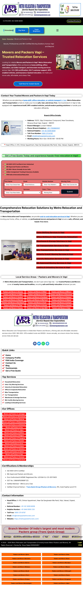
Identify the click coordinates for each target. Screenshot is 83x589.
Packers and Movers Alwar (61, 554)
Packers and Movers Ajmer (21, 554)
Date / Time (46, 189)
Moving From (65, 181)
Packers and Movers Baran (61, 558)
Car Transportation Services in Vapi (52, 246)
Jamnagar (7, 537)
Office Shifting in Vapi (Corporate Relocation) (57, 237)
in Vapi (44, 100)
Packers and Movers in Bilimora (61, 292)
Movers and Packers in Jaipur (14, 430)
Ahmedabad (9, 30)
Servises (26, 189)
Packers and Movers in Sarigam (61, 302)
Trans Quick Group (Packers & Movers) (41, 487)
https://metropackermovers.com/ (26, 519)
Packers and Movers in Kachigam (37, 297)
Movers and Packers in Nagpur (14, 435)
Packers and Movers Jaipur (62, 583)
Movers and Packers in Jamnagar (14, 414)
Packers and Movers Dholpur (21, 579)
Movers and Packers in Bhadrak (14, 419)
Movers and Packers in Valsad (14, 451)
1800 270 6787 (47, 133)
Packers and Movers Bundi (21, 571)
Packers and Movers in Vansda (13, 308)
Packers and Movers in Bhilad (37, 292)
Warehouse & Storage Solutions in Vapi (54, 241)
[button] (57, 30)
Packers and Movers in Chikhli (13, 294)
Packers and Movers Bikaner (61, 567)
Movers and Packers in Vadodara (14, 449)
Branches (10, 39)
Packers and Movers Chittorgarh (61, 571)
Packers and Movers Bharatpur (62, 562)
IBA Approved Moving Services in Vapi (53, 263)
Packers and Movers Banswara (21, 558)
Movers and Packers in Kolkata (14, 433)
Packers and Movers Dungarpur (61, 579)
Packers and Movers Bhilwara (21, 567)
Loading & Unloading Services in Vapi (53, 267)
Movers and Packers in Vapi (14, 454)
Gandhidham (18, 537)
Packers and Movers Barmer (21, 562)
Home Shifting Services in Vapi (50, 232)
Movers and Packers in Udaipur (14, 446)
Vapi (46, 537)
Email (25, 181)
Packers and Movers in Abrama (13, 292)
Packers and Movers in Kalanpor (61, 297)
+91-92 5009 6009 (48, 131)
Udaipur (66, 537)
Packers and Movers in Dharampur (61, 294)
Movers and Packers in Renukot (14, 441)
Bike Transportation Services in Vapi (52, 250)
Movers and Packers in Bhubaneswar (14, 422)
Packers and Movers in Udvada (37, 305)
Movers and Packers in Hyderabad (14, 459)
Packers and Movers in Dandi (37, 294)
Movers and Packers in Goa (14, 427)
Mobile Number (47, 181)
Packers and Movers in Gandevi (13, 297)
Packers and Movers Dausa (62, 575)
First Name (8, 181)
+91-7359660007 (53, 128)
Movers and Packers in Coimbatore (14, 424)
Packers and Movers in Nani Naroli (13, 302)
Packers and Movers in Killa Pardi (37, 300)
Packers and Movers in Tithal (13, 305)
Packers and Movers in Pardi (37, 302)
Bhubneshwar (77, 537)
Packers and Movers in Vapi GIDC (37, 308)
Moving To (8, 189)
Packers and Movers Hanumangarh (21, 583)
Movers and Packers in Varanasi (14, 457)
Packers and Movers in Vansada (61, 305)
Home (4, 39)
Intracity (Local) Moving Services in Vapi (54, 254)
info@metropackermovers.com (43, 136)
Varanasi (36, 537)
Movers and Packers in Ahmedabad (14, 416)
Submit (70, 192)
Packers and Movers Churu (21, 575)
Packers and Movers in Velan (61, 308)
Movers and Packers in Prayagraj (14, 438)
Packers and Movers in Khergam (13, 300)
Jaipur (56, 537)
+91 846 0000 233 (28, 509)
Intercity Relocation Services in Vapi (52, 259)
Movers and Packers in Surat (14, 443)
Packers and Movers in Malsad (61, 300)
